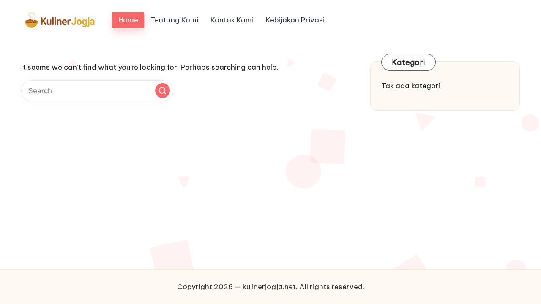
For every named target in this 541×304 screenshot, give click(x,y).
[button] (162, 90)
